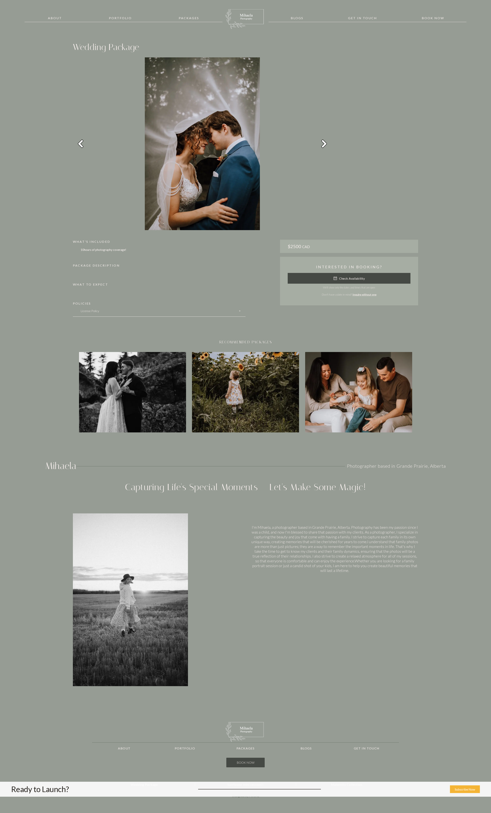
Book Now (246, 762)
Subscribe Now (465, 789)
